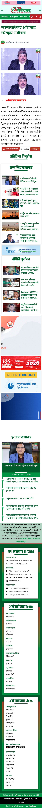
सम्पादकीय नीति (10, 755)
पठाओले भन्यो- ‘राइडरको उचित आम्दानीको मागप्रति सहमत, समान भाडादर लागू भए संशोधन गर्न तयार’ (29, 191)
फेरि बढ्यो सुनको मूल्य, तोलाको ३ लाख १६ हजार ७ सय (30, 203)
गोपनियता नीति (10, 758)
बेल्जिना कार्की (10, 656)
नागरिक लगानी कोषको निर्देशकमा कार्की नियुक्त (28, 180)
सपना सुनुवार (9, 649)
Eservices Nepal (30, 806)
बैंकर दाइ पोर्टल (10, 723)
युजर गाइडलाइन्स (10, 779)
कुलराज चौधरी (10, 674)
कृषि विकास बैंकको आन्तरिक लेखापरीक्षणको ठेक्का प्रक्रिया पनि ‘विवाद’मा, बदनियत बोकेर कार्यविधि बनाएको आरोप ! (30, 282)
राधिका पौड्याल (10, 689)
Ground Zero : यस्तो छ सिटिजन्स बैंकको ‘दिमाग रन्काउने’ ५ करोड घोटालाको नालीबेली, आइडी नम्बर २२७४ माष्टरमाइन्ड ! (30, 270)
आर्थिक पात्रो (9, 736)
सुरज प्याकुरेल (10, 616)
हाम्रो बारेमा (9, 775)
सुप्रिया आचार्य (9, 631)
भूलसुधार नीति (10, 765)
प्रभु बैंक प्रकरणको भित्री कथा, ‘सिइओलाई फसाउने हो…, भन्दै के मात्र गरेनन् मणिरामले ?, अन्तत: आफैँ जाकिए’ (29, 307)
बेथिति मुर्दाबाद (14, 16)
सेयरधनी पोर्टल (10, 710)
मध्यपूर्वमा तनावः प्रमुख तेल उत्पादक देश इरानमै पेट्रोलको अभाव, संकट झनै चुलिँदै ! (29, 226)
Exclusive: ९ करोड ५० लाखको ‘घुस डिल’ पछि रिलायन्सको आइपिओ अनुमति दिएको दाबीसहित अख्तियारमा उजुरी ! (29, 295)
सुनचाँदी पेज (9, 726)
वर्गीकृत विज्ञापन (10, 740)
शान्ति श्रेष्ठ (8, 642)
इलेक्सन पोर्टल (10, 713)
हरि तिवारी (9, 671)
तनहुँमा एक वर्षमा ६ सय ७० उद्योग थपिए (29, 215)
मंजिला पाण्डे (9, 634)
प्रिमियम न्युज (9, 733)
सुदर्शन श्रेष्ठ (9, 624)
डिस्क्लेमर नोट (9, 782)
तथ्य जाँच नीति (10, 762)
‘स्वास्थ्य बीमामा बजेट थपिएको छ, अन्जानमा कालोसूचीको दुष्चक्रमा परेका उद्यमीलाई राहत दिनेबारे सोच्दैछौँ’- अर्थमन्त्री (29, 238)
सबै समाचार (4, 16)
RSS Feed (9, 785)
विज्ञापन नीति (9, 768)
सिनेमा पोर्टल (9, 716)
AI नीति (8, 771)
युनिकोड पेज (9, 719)
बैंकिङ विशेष (23, 16)
